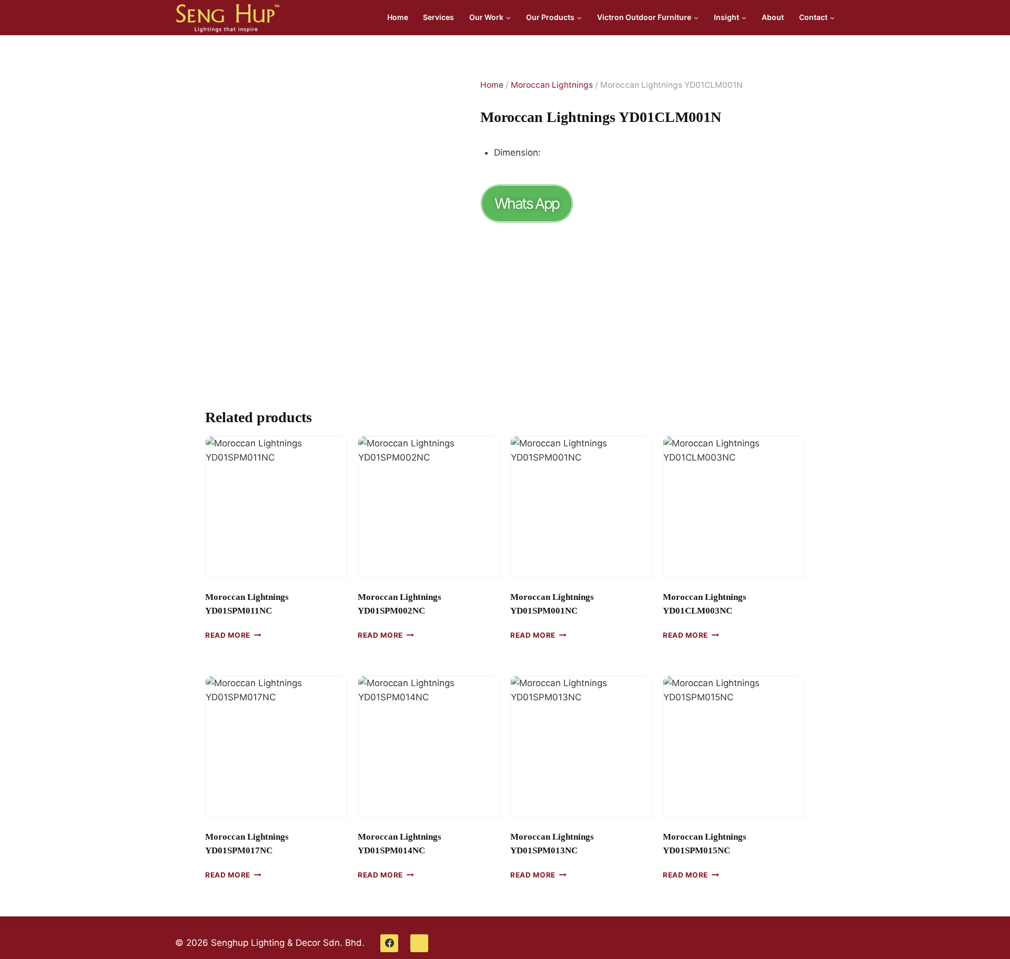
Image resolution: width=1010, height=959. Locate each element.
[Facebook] (389, 943)
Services (438, 17)
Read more (227, 635)
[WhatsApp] (419, 943)
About (773, 17)
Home (397, 17)
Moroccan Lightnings (552, 85)
